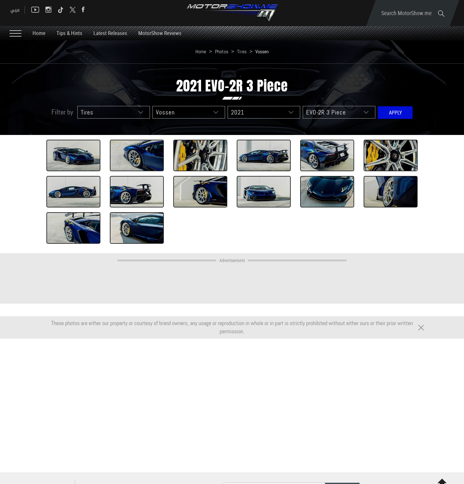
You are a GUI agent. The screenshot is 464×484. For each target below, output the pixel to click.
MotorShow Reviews (159, 33)
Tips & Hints (69, 33)
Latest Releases (110, 33)
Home (39, 33)
